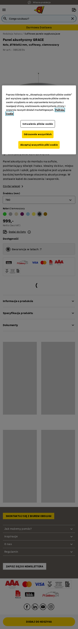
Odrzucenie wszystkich (38, 134)
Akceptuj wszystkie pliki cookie (39, 144)
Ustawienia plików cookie (37, 123)
